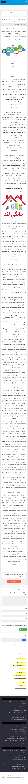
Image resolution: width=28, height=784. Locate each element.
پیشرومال (11, 256)
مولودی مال (13, 63)
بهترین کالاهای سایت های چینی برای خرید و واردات (18, 719)
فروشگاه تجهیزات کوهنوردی (20, 675)
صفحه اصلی (18, 12)
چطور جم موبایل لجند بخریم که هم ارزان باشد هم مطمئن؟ (17, 712)
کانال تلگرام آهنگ (20, 774)
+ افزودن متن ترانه (14, 581)
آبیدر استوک (13, 76)
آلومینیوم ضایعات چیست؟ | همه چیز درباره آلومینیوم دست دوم (16, 738)
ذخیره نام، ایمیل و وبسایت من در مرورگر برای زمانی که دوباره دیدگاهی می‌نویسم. (14, 625)
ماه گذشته (19, 640)
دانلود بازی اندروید (21, 672)
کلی (16, 640)
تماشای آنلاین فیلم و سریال (20, 665)
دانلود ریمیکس (22, 662)
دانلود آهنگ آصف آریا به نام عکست (20, 731)
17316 (15, 12)
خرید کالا (22, 682)
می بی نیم (22, 668)
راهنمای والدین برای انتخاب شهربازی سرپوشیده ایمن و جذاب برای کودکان (15, 715)
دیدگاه (25, 594)
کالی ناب (13, 66)
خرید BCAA (22, 685)
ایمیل (26, 613)
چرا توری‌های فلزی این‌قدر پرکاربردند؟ (20, 708)
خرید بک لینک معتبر (23, 653)
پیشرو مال (12, 73)
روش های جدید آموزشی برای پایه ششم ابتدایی (19, 717)
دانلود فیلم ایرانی (21, 658)
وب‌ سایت (25, 618)
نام (26, 608)
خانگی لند (12, 69)
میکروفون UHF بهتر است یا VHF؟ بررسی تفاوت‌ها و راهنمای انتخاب (15, 705)
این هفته (24, 640)
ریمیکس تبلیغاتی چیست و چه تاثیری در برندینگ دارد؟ (18, 710)
